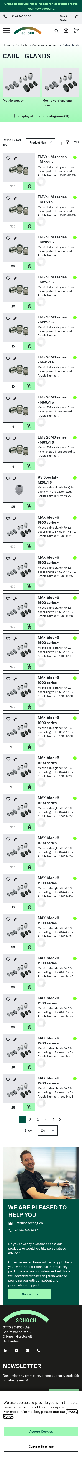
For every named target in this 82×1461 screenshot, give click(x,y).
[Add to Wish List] (8, 158)
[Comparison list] (76, 18)
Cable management (45, 45)
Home (6, 45)
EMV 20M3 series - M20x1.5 (52, 239)
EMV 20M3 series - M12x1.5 (52, 159)
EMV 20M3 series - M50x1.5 (52, 399)
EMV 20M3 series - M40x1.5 (52, 359)
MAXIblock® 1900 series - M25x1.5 (48, 920)
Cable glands (71, 45)
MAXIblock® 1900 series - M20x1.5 (48, 760)
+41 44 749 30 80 (20, 16)
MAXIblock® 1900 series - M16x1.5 (48, 680)
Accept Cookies (41, 1431)
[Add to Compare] (15, 158)
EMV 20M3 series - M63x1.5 (52, 440)
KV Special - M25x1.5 (48, 480)
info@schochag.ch (29, 1223)
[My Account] (67, 30)
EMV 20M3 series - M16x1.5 (52, 199)
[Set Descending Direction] (60, 143)
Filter (74, 142)
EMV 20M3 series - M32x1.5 (52, 319)
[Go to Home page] (26, 30)
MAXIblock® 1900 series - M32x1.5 (48, 1041)
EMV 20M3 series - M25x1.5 (52, 279)
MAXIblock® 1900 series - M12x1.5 (48, 520)
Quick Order (63, 18)
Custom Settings (41, 1446)
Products (21, 45)
